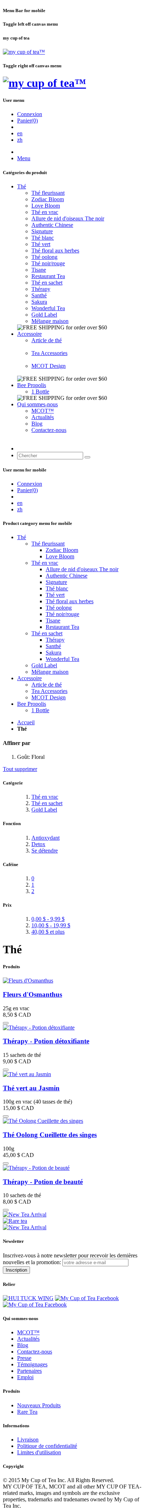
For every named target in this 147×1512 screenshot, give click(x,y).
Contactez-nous (48, 430)
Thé (21, 186)
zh (19, 140)
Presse (24, 1358)
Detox (38, 844)
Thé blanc (42, 238)
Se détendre (44, 851)
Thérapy (40, 289)
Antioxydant (45, 838)
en (19, 133)
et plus (48, 932)
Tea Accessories (49, 353)
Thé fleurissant (48, 193)
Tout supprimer (20, 769)
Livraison (28, 1440)
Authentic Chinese (52, 225)
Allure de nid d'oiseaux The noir (67, 218)
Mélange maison (50, 321)
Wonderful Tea (48, 308)
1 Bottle (40, 392)
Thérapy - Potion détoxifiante (46, 1041)
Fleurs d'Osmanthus (32, 994)
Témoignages (32, 1364)
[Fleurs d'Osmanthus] (28, 980)
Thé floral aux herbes (55, 250)
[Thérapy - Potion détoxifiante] (39, 1027)
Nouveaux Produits (39, 1405)
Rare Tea (27, 1412)
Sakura (39, 302)
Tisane (38, 270)
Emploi (25, 1377)
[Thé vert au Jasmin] (27, 1074)
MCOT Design (48, 366)
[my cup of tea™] (24, 52)
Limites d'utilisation (39, 1452)
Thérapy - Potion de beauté (43, 1181)
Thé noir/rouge (48, 263)
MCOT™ (42, 411)
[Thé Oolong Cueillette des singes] (43, 1121)
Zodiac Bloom (47, 199)
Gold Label (44, 315)
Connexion (29, 114)
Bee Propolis (31, 385)
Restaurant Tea (48, 276)
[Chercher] (87, 457)
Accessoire (29, 334)
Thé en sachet (46, 283)
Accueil (26, 722)
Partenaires (29, 1371)
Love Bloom (45, 206)
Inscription (16, 1270)
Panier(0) (27, 121)
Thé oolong (44, 257)
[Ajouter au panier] (6, 1023)
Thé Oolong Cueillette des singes (50, 1134)
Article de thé (46, 340)
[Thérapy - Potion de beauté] (36, 1168)
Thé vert (40, 244)
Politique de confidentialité (47, 1446)
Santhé (39, 295)
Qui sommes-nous (37, 404)
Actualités (42, 417)
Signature (42, 231)
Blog (36, 424)
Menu (23, 158)
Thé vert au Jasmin (31, 1088)
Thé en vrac (44, 212)
